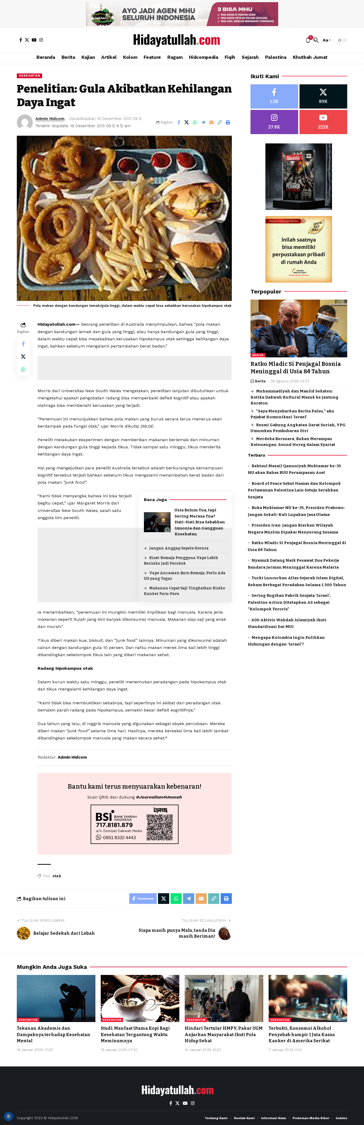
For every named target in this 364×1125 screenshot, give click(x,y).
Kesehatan (29, 75)
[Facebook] (20, 40)
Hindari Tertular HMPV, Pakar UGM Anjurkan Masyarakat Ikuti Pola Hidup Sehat (224, 1034)
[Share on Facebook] (178, 122)
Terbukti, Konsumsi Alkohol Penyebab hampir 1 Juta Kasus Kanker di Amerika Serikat (302, 1034)
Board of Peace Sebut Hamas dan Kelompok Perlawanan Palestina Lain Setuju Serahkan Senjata (294, 490)
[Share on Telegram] (203, 122)
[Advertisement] (135, 368)
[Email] (211, 122)
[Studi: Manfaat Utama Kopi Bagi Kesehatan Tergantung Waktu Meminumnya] (140, 998)
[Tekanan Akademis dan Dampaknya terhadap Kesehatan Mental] (56, 998)
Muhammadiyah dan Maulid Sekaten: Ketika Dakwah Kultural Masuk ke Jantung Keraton (294, 397)
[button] (316, 40)
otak (56, 876)
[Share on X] (187, 122)
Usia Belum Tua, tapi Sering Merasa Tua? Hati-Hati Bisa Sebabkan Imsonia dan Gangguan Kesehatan (200, 522)
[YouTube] (34, 40)
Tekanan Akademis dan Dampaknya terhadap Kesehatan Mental (53, 1034)
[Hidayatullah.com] (182, 40)
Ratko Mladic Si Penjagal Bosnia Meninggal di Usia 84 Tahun (295, 368)
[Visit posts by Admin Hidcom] (25, 122)
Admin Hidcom (49, 118)
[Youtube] (323, 122)
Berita (258, 355)
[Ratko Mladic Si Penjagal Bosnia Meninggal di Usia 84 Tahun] (298, 329)
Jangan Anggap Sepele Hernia (179, 548)
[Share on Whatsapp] (195, 122)
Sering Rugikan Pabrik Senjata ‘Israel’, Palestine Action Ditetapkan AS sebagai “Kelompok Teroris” (289, 602)
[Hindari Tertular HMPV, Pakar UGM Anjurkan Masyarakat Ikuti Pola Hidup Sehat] (224, 998)
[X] (26, 40)
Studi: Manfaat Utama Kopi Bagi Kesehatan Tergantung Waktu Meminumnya (135, 1034)
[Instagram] (41, 40)
